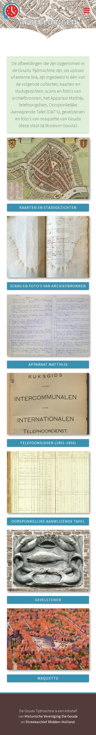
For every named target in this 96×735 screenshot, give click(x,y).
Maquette (48, 678)
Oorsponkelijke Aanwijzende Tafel (48, 521)
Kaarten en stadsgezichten (48, 207)
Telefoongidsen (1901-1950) (48, 442)
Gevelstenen (48, 599)
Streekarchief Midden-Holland (50, 721)
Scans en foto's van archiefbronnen (48, 286)
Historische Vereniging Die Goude (51, 716)
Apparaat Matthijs (48, 364)
